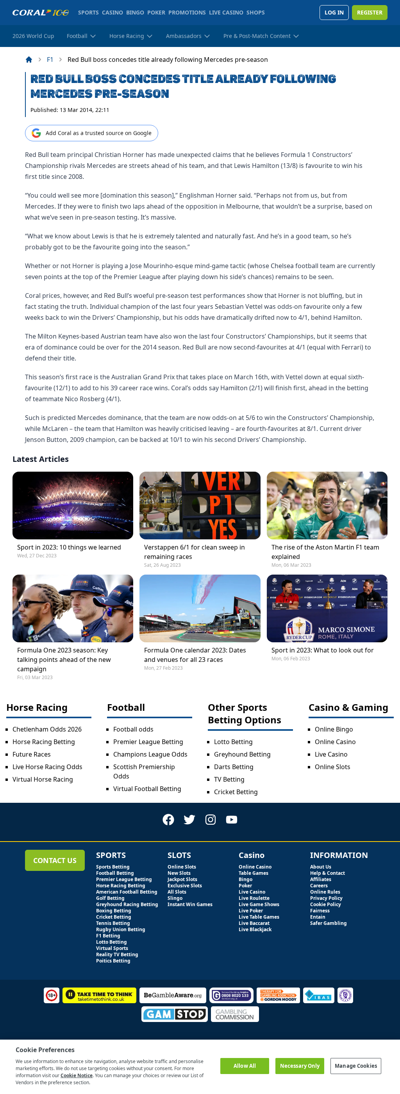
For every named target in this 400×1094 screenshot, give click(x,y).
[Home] (29, 59)
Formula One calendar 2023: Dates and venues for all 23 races (195, 655)
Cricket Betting (236, 792)
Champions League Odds (150, 754)
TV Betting (229, 779)
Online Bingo (334, 729)
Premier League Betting (148, 741)
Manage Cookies (356, 1065)
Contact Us (55, 860)
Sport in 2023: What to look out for (322, 650)
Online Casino (335, 741)
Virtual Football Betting (147, 788)
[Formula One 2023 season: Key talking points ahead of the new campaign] (72, 608)
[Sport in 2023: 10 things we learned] (72, 505)
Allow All (245, 1065)
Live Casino (331, 754)
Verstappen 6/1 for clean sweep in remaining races (194, 552)
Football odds (133, 729)
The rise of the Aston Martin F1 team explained (325, 552)
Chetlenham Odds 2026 (47, 729)
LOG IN (334, 12)
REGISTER (369, 12)
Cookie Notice (77, 1075)
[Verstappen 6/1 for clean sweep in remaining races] (199, 505)
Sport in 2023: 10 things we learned (69, 547)
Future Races (31, 754)
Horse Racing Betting (43, 741)
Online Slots (332, 766)
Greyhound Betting (242, 754)
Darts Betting (234, 766)
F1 (50, 59)
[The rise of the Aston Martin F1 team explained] (327, 505)
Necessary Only (300, 1065)
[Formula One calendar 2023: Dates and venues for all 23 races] (199, 608)
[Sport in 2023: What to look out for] (327, 608)
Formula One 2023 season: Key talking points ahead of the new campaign (64, 659)
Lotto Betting (233, 741)
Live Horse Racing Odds (47, 766)
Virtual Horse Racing (42, 779)
